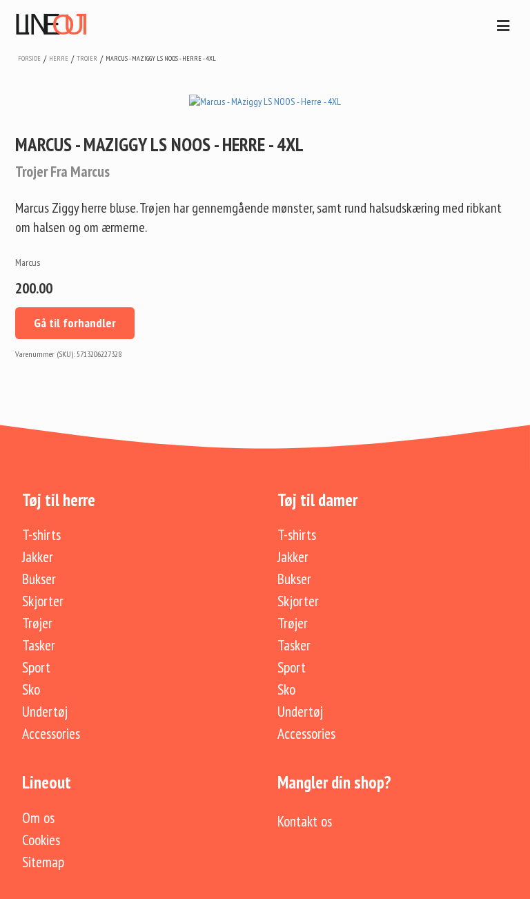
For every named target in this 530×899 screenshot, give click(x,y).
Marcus (27, 262)
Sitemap (43, 862)
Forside (29, 58)
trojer (87, 58)
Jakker (37, 556)
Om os (38, 817)
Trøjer (37, 623)
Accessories (51, 733)
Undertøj (45, 711)
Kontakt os (304, 821)
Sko (31, 689)
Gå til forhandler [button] (75, 323)
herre (58, 58)
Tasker (38, 645)
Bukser (39, 579)
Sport (36, 667)
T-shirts (41, 534)
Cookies (41, 840)
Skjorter (42, 601)
